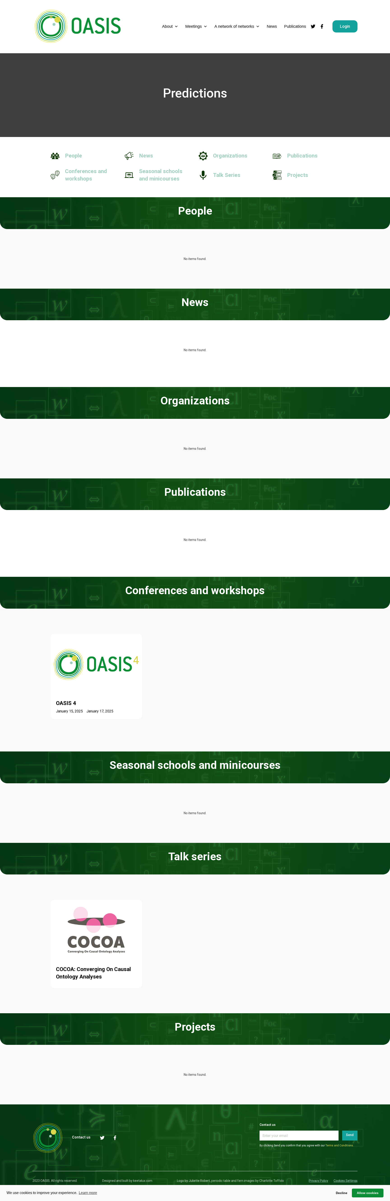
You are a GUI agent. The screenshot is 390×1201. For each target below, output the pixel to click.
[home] (77, 26)
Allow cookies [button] (367, 1193)
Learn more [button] (88, 1193)
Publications (295, 26)
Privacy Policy (318, 1180)
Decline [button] (341, 1193)
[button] (170, 26)
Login (345, 26)
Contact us (81, 1137)
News (272, 26)
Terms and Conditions (339, 1145)
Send (350, 1135)
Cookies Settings (346, 1180)
